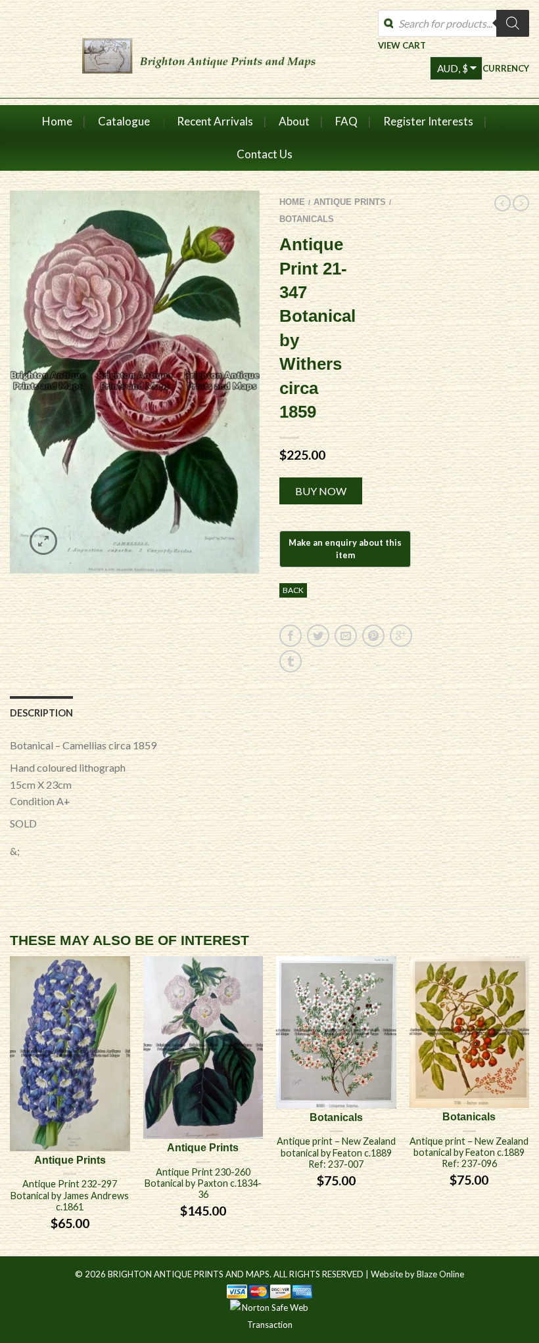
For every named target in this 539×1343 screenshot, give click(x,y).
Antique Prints (350, 202)
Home (57, 121)
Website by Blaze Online (417, 1274)
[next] (529, 1105)
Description (41, 712)
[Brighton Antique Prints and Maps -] (199, 53)
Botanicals (306, 219)
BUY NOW (320, 491)
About (294, 121)
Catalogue (124, 121)
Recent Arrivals (215, 121)
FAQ (346, 121)
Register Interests (428, 121)
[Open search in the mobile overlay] (453, 23)
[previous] (10, 1105)
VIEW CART (402, 45)
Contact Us (265, 154)
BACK (293, 590)
